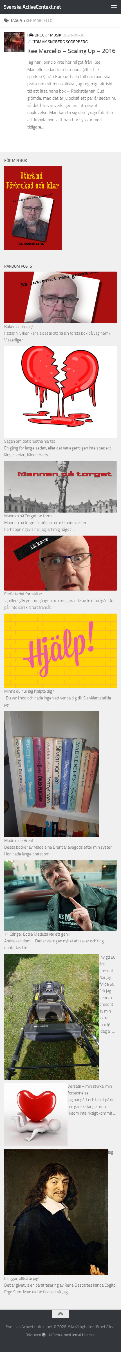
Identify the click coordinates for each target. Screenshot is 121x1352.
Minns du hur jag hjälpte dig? (29, 691)
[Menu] (114, 7)
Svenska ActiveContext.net (32, 7)
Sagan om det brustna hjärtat (29, 441)
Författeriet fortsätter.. (24, 593)
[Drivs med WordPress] (44, 1335)
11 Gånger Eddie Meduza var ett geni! (37, 934)
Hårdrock (37, 35)
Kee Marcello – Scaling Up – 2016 (71, 51)
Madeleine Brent (18, 840)
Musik (55, 35)
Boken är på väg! (18, 326)
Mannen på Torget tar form (28, 515)
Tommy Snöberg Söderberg (60, 42)
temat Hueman (83, 1335)
